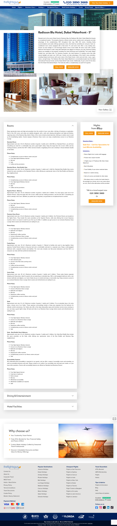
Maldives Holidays (43, 486)
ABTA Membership (101, 472)
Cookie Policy (8, 493)
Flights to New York (72, 480)
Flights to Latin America (73, 494)
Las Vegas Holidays (43, 483)
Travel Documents (9, 490)
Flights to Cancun (71, 475)
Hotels (97, 477)
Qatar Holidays (42, 494)
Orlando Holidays (43, 497)
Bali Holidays (42, 480)
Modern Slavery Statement (12, 496)
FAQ (96, 490)
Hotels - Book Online (10, 482)
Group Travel (89, 7)
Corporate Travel (9, 477)
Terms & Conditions (9, 488)
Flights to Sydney (71, 472)
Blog (96, 488)
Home (14, 7)
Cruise (81, 7)
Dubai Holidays (42, 472)
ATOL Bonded (99, 469)
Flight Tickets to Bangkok (74, 488)
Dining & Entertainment (19, 395)
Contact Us (7, 471)
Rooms (10, 125)
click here (90, 523)
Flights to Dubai (71, 483)
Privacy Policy (8, 485)
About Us (6, 474)
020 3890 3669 (97, 193)
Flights (97, 475)
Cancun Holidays (43, 488)
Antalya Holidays (43, 475)
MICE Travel (7, 480)
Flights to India (70, 477)
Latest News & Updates (102, 493)
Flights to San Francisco (73, 469)
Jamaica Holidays (43, 469)
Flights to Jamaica (71, 497)
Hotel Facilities (14, 406)
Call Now (59, 67)
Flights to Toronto (71, 486)
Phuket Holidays (43, 477)
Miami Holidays (42, 491)
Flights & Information (101, 485)
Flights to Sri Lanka (72, 491)
